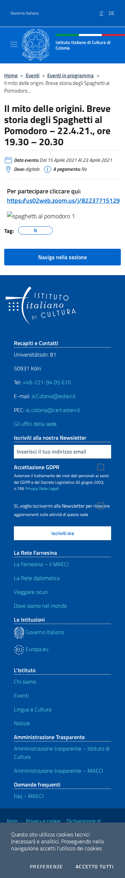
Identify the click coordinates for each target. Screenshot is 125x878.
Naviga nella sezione (62, 257)
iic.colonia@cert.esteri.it (53, 410)
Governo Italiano (24, 13)
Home (11, 75)
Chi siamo (25, 681)
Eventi (33, 75)
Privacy (31, 488)
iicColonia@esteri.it (54, 396)
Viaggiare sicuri (31, 592)
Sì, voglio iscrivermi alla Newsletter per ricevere (62, 506)
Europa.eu (36, 649)
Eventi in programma (70, 75)
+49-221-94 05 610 (47, 382)
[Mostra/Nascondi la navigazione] (14, 44)
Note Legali (49, 488)
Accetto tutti (95, 866)
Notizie (22, 723)
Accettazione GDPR (36, 467)
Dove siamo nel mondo (40, 606)
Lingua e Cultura (32, 709)
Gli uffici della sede (35, 424)
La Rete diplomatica (37, 578)
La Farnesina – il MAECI (41, 564)
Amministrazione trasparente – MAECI (58, 770)
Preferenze (46, 866)
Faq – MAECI (29, 796)
